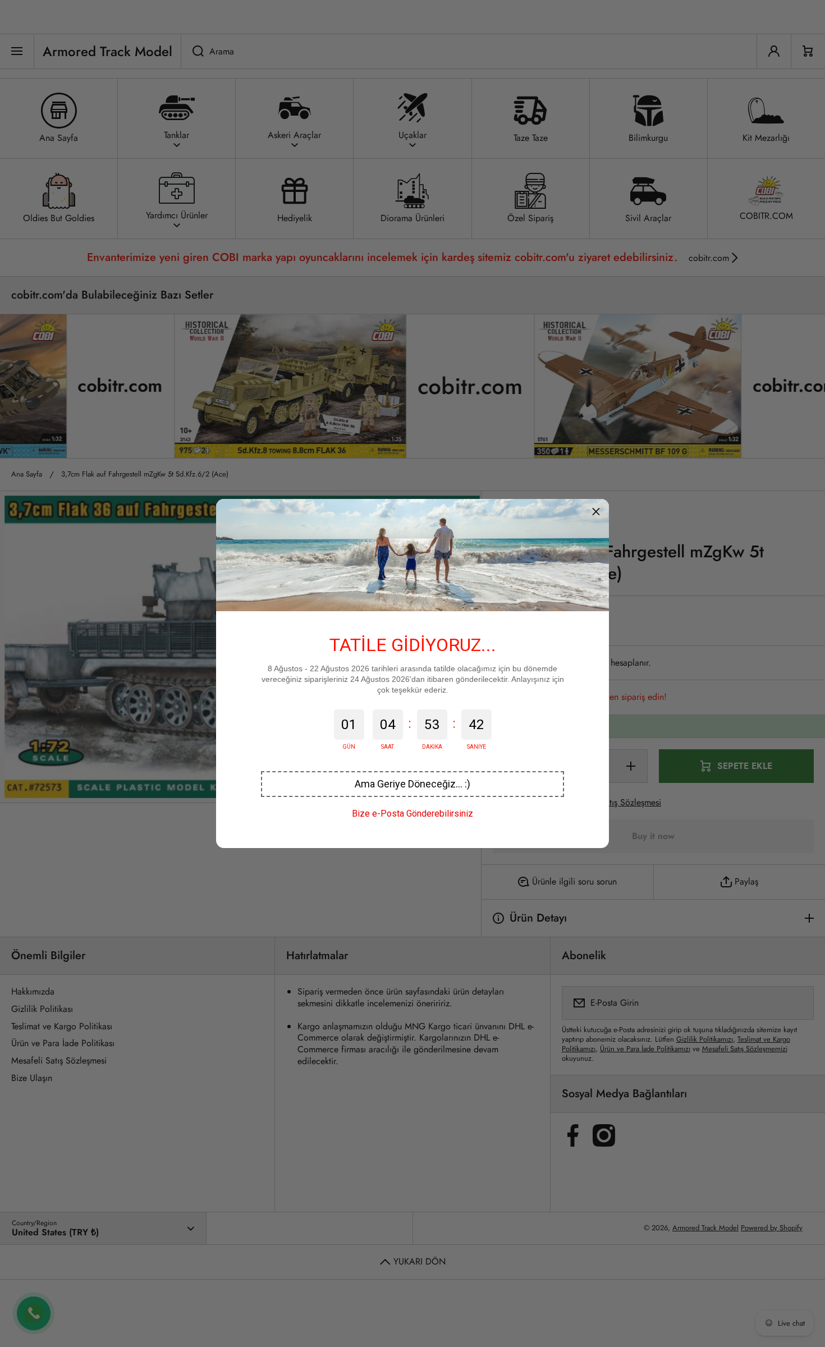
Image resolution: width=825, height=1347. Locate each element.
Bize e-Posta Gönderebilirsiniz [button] (412, 813)
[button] (412, 784)
